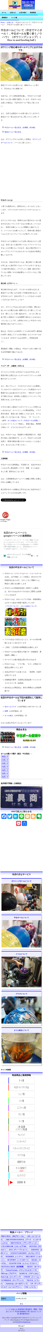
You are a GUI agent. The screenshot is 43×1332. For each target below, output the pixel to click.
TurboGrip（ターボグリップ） (17, 1284)
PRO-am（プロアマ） (9, 1273)
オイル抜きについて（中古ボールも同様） (23, 420)
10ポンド (5, 756)
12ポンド (5, 763)
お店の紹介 (23, 12)
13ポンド (5, 767)
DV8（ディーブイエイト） (19, 1250)
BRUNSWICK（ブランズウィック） (24, 1243)
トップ (7, 1309)
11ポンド (5, 760)
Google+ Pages (5, 519)
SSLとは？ (21, 1326)
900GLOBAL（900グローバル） (13, 1236)
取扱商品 (33, 12)
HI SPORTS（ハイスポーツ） (19, 1260)
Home (3, 22)
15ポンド (5, 773)
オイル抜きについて (28, 606)
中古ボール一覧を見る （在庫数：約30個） (21, 747)
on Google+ (3, 521)
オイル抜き (9, 715)
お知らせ (13, 12)
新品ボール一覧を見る (13, 132)
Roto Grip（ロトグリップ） (11, 1277)
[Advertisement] (21, 171)
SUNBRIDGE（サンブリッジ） (13, 1280)
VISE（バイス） (31, 1287)
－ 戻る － (21, 1304)
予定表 (17, 1311)
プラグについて (12, 606)
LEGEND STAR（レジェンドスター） (23, 1263)
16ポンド (5, 777)
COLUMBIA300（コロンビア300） (14, 1246)
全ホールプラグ (10, 707)
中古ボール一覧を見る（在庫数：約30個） (20, 127)
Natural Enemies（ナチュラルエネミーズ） (22, 1270)
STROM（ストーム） (32, 1277)
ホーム (4, 12)
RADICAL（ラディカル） (29, 1273)
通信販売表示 (25, 1314)
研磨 (6, 711)
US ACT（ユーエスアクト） (11, 1287)
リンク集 (14, 17)
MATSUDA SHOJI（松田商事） (13, 1267)
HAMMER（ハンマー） (15, 1256)
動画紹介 (5, 17)
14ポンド (5, 770)
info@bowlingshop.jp (23, 1322)
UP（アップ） (36, 1284)
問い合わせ (31, 1311)
